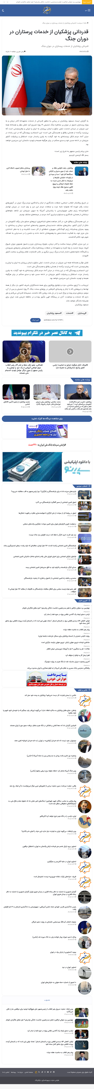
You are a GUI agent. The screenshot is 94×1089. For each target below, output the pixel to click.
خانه (85, 23)
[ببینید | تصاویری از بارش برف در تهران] (84, 957)
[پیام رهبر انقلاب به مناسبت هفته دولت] (81, 1055)
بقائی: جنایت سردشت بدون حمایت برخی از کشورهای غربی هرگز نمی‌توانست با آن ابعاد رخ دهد (43, 786)
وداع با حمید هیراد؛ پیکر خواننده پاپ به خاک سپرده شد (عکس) (54, 937)
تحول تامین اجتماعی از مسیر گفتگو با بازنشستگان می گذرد (56, 502)
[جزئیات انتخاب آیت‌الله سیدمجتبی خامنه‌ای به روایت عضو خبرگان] (84, 927)
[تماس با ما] (36, 1072)
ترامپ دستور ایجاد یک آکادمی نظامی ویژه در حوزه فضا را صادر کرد (59, 2)
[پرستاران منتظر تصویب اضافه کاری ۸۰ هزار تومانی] (38, 171)
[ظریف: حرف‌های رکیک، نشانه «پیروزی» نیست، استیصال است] (84, 882)
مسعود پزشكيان (53, 313)
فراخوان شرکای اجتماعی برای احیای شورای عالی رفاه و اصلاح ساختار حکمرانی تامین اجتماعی (44, 556)
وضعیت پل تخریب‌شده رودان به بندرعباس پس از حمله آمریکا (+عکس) (51, 755)
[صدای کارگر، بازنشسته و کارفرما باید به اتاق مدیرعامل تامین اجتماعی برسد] (84, 570)
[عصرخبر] (47, 10)
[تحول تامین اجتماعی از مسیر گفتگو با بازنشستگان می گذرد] (84, 505)
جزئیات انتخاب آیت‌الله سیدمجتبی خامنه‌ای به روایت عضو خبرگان (54, 922)
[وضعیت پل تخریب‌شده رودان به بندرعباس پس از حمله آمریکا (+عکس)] (84, 761)
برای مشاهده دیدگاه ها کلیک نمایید (47, 418)
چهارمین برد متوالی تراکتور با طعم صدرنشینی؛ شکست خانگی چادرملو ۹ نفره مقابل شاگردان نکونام (39, 1020)
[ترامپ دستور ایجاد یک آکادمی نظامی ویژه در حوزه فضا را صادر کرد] (81, 1034)
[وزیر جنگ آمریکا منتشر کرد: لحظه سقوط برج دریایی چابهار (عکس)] (84, 776)
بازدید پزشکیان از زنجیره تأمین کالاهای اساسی (17, 403)
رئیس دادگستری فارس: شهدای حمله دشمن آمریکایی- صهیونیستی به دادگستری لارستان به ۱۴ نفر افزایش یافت (40, 908)
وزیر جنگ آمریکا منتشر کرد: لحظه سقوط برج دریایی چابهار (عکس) (53, 771)
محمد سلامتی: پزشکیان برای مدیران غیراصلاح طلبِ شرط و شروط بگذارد (48, 403)
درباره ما (20, 1072)
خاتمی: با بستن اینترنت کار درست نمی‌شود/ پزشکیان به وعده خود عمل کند (50, 695)
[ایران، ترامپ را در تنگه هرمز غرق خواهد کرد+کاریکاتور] (84, 821)
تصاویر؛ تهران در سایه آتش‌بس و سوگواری (61, 861)
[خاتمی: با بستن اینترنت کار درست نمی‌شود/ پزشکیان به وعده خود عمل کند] (84, 701)
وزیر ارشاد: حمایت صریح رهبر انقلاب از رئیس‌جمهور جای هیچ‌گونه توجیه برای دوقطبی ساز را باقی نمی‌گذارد (39, 1010)
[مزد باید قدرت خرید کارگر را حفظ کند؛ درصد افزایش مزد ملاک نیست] (84, 538)
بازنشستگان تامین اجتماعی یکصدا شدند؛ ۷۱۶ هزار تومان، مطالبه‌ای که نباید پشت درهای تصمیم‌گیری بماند (40, 545)
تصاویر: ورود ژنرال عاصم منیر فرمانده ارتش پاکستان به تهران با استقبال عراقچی (49, 846)
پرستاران (81, 313)
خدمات (69, 313)
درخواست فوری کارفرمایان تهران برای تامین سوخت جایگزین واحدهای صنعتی (49, 524)
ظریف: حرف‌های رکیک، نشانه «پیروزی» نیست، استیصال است (55, 876)
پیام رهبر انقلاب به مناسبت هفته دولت (60, 1052)
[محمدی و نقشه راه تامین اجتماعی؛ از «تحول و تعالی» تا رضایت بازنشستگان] (84, 581)
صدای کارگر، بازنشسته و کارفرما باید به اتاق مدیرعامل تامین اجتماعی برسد (51, 567)
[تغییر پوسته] (3, 11)
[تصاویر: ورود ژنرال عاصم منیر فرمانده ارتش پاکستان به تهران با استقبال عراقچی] (84, 852)
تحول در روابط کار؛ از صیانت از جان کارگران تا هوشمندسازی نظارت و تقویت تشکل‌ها (47, 513)
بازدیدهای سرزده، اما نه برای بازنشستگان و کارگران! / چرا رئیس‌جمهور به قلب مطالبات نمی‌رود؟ (43, 491)
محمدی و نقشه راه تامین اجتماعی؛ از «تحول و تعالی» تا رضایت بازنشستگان (50, 578)
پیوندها (13, 1072)
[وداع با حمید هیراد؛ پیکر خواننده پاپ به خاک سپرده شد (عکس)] (84, 942)
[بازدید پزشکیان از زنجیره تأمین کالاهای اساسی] (16, 392)
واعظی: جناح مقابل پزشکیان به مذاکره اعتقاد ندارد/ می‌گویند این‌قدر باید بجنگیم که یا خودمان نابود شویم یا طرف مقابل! (39, 711)
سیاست (79, 23)
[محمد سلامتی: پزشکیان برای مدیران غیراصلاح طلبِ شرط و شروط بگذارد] (47, 392)
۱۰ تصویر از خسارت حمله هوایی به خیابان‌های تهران (58, 982)
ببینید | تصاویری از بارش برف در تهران (63, 952)
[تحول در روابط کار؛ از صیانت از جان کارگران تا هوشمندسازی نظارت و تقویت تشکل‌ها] (84, 516)
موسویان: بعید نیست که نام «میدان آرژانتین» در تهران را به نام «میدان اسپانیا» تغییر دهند (45, 740)
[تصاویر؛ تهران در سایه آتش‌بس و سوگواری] (84, 867)
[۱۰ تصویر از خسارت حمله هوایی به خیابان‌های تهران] (84, 988)
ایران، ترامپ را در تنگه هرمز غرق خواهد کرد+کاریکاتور (58, 816)
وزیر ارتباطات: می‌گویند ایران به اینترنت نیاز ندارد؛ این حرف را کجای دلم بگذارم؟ (49, 831)
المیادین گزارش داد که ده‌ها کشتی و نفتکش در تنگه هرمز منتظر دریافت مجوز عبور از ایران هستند (43, 725)
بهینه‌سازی (45, 1080)
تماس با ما (5, 1072)
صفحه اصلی (29, 1072)
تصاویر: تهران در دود (69, 967)
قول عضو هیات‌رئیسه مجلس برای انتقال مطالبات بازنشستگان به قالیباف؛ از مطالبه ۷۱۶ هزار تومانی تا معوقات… (42, 590)
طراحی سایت (55, 1080)
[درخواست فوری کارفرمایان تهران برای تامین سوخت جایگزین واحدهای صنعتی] (84, 527)
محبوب (47, 1000)
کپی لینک (35, 320)
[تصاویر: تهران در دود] (84, 973)
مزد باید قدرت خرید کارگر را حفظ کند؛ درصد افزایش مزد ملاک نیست (52, 534)
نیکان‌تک (38, 1080)
